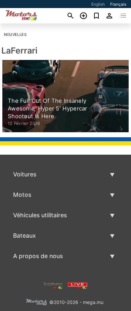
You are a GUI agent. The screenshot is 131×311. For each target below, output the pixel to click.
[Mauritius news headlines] (77, 285)
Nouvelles (15, 34)
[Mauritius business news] (53, 285)
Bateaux (24, 235)
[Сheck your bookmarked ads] (96, 15)
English (98, 4)
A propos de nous (38, 255)
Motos (22, 194)
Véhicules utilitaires (40, 215)
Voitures (24, 174)
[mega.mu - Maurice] (36, 301)
